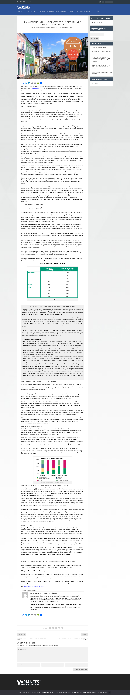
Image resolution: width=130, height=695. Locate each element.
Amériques (65, 27)
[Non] (128, 692)
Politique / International (83, 11)
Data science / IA (31, 11)
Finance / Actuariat (61, 11)
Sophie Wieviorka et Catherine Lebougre (45, 27)
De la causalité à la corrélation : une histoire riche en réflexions (101, 52)
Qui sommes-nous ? (96, 22)
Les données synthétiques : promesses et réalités (101, 73)
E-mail (92, 32)
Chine (70, 27)
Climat (71, 11)
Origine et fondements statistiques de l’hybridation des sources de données (100, 67)
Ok (109, 692)
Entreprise (50, 11)
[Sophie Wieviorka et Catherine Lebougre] (25, 598)
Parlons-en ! (94, 83)
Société (96, 11)
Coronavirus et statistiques (33, 2)
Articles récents (31, 590)
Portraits (20, 11)
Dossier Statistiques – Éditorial (99, 47)
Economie (41, 11)
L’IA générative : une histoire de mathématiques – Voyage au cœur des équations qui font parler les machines (100, 59)
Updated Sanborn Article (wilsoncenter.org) (33, 586)
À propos (24, 590)
